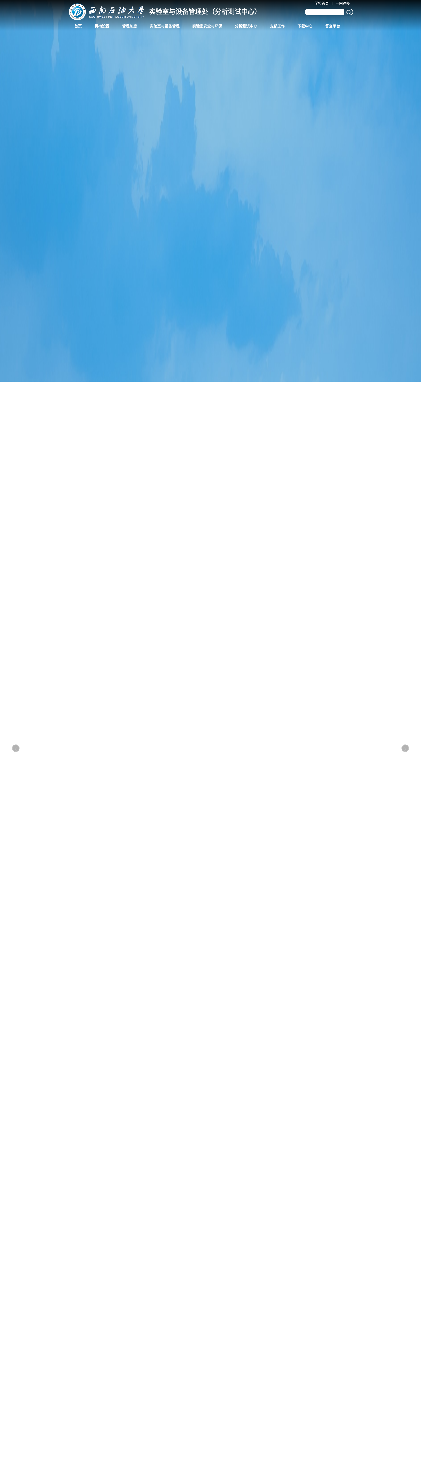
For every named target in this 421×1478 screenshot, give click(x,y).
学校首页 (322, 3)
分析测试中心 (246, 26)
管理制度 (129, 26)
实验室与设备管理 (165, 26)
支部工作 (277, 26)
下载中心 (305, 26)
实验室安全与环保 (207, 26)
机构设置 (102, 26)
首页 (78, 26)
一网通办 (343, 3)
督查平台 (332, 26)
